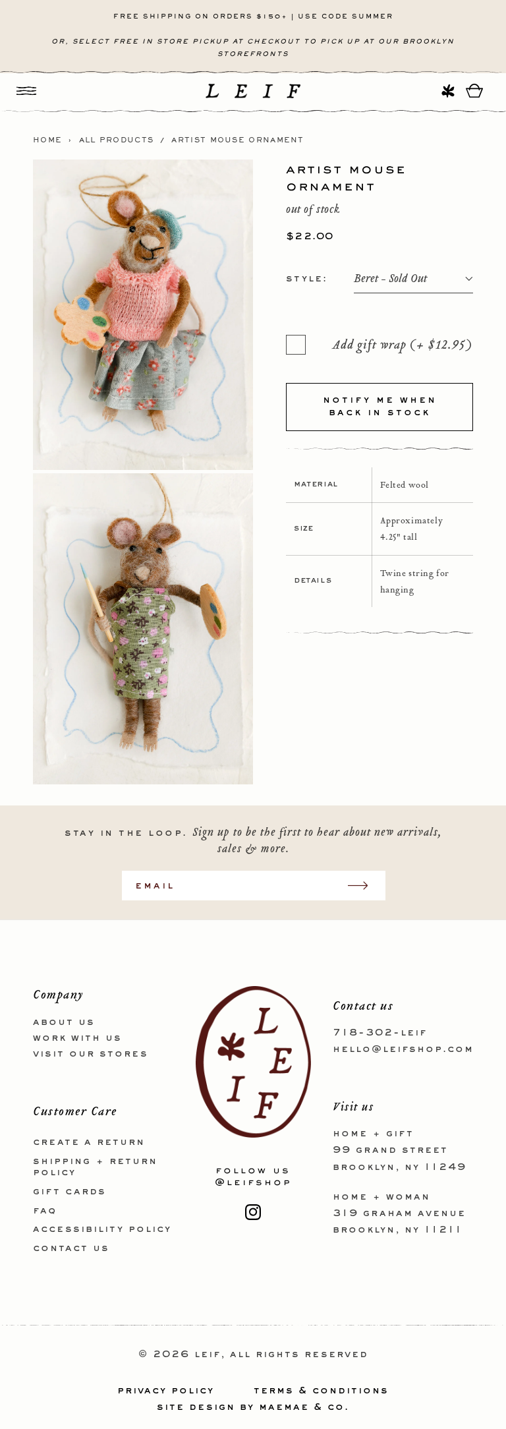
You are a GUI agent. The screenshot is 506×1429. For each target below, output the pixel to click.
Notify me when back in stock (380, 406)
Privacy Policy (165, 1390)
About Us (64, 1022)
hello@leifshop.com (403, 1049)
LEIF (207, 1354)
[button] (26, 91)
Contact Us (71, 1248)
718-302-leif (380, 1032)
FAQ (45, 1210)
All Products (116, 140)
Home (47, 140)
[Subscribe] (364, 885)
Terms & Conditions (321, 1390)
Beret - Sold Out (390, 279)
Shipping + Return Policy (95, 1167)
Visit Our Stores (90, 1054)
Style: (306, 278)
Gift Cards (69, 1191)
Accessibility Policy (102, 1229)
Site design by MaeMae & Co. (253, 1407)
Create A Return (89, 1142)
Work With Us (77, 1038)
